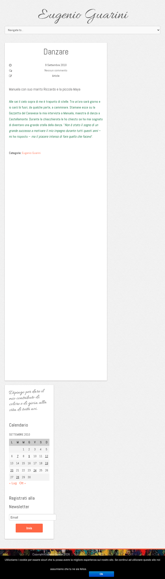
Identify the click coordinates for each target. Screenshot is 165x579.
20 (11, 470)
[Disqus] (56, 211)
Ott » (22, 483)
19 (46, 463)
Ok (101, 574)
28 (17, 477)
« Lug (13, 483)
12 (46, 456)
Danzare (56, 52)
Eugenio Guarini (82, 15)
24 (35, 470)
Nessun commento (55, 70)
